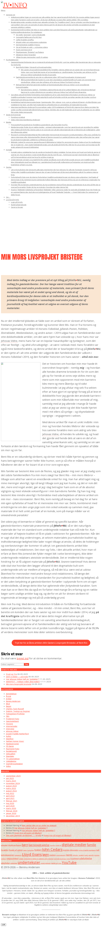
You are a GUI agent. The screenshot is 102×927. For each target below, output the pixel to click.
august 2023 (11, 786)
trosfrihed (74, 858)
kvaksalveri (18, 855)
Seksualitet (10, 753)
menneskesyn (60, 855)
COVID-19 (58, 845)
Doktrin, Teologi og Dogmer (18, 711)
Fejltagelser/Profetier (15, 713)
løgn (45, 854)
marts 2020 (11, 808)
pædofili (91, 855)
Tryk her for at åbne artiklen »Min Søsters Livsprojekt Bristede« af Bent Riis (51, 642)
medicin (52, 855)
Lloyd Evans (32, 854)
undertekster (29, 862)
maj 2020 (10, 803)
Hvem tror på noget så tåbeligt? (28, 833)
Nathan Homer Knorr (15, 741)
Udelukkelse (11, 761)
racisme (96, 855)
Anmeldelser (11, 693)
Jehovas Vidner (12, 731)
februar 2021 (11, 801)
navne (69, 854)
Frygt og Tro (11, 674)
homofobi (30, 850)
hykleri (38, 849)
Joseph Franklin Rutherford (17, 733)
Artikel (8, 698)
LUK (3, 925)
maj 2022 (10, 793)
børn (25, 845)
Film (7, 716)
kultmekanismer (7, 855)
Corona (52, 845)
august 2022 (11, 791)
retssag (21, 859)
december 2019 (13, 816)
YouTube (69, 862)
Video (8, 766)
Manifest (9, 738)
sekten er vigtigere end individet (42, 859)
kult (97, 850)
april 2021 (10, 798)
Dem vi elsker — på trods (17, 676)
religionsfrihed (12, 858)
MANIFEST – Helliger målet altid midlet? (23, 681)
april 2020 (10, 806)
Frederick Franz (12, 718)
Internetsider (11, 726)
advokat (4, 845)
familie (91, 845)
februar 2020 (11, 811)
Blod (8, 703)
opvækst (81, 855)
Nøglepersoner (12, 743)
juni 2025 (10, 778)
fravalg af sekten (16, 850)
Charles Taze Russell (15, 708)
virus (59, 863)
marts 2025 (11, 781)
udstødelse (13, 863)
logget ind (22, 658)
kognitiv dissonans (70, 850)
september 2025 (13, 776)
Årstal (8, 696)
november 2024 (13, 783)
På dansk (10, 746)
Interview (10, 728)
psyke (86, 855)
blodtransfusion (14, 845)
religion (3, 859)
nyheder (75, 855)
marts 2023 (11, 788)
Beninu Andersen (13, 701)
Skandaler (10, 756)
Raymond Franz (12, 748)
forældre (4, 850)
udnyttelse (5, 863)
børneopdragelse (39, 845)
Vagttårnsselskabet (14, 763)
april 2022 (10, 796)
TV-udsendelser (13, 758)
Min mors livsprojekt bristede (18, 684)
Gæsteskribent (12, 721)
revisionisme (28, 859)
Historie (9, 723)
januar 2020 (11, 813)
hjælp (25, 850)
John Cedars (52, 849)
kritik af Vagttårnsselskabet (87, 850)
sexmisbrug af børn (60, 859)
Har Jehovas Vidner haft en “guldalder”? (22, 679)
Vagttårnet (54, 863)
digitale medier (74, 844)
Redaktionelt (11, 751)
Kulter (8, 736)
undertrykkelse (46, 863)
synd (68, 859)
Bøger (8, 706)
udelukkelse (85, 858)
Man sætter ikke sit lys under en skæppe (39, 825)
